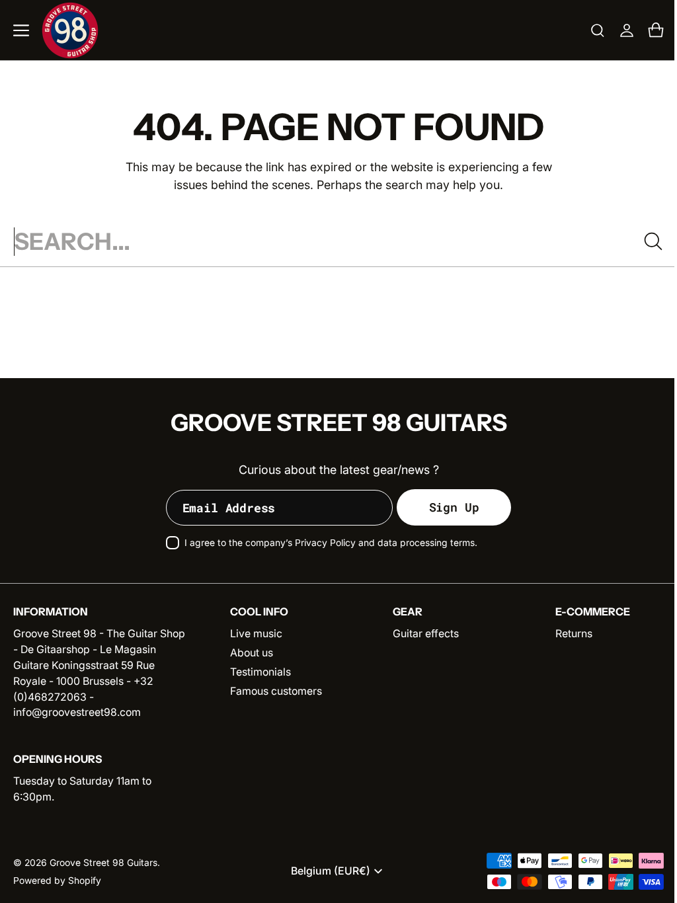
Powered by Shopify (57, 880)
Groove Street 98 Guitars (103, 862)
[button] (21, 30)
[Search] (643, 241)
